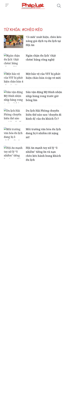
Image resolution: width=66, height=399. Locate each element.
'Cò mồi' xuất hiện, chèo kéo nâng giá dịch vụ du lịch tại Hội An (43, 41)
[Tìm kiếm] (59, 6)
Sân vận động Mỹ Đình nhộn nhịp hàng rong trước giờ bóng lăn (44, 96)
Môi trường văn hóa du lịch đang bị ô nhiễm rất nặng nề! (43, 133)
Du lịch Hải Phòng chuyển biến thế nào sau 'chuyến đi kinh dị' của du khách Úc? (43, 114)
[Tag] (33, 6)
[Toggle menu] (7, 5)
